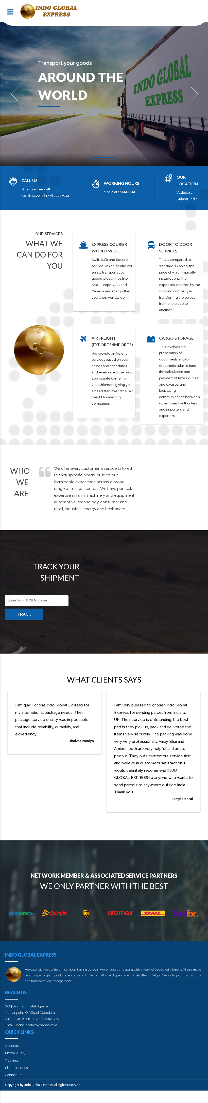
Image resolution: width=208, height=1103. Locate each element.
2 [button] (104, 158)
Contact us (13, 1075)
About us (12, 1046)
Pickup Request (17, 1068)
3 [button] (129, 159)
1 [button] (78, 159)
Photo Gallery (15, 1053)
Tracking (11, 1060)
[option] (104, 94)
